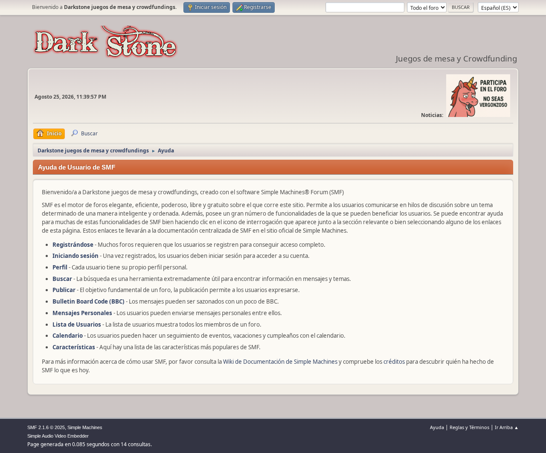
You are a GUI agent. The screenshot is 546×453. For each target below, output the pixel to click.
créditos (394, 361)
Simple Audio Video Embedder (58, 435)
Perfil (59, 267)
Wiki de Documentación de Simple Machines (280, 361)
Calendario (67, 335)
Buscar (62, 279)
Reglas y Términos (469, 427)
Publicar (64, 290)
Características (73, 347)
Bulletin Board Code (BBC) (89, 301)
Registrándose (72, 244)
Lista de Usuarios (76, 324)
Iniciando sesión (75, 256)
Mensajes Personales (82, 313)
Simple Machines (84, 427)
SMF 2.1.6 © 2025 (46, 427)
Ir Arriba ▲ (507, 427)
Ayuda (437, 427)
